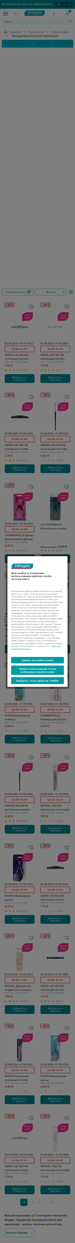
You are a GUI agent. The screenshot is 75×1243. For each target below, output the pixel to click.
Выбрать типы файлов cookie (37, 680)
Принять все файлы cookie (37, 660)
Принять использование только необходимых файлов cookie (37, 670)
